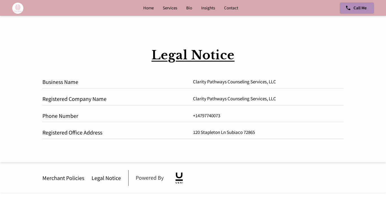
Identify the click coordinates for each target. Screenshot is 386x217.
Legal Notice (106, 178)
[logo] (179, 178)
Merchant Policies (63, 178)
